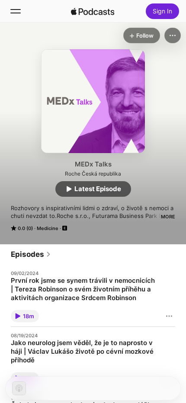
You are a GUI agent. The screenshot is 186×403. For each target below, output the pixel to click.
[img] (92, 11)
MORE (168, 217)
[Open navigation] (15, 11)
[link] (31, 254)
